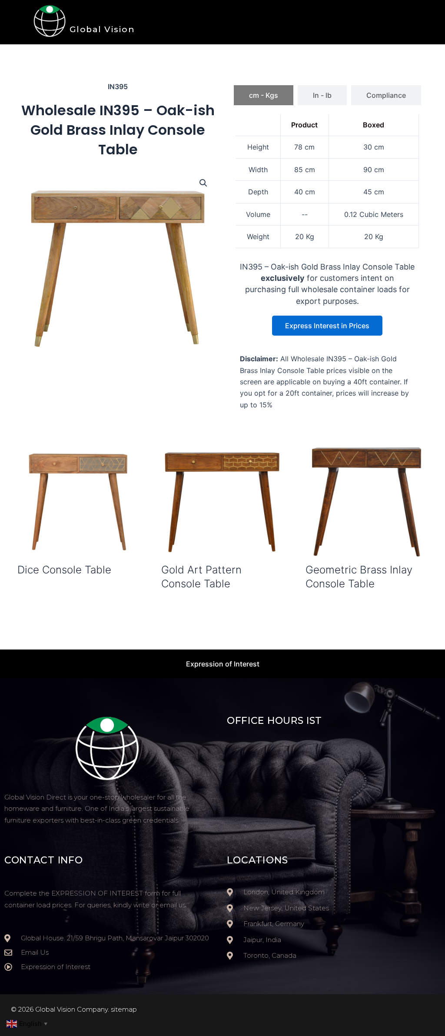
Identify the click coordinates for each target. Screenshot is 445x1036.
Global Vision (102, 29)
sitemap (124, 1009)
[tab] (263, 95)
